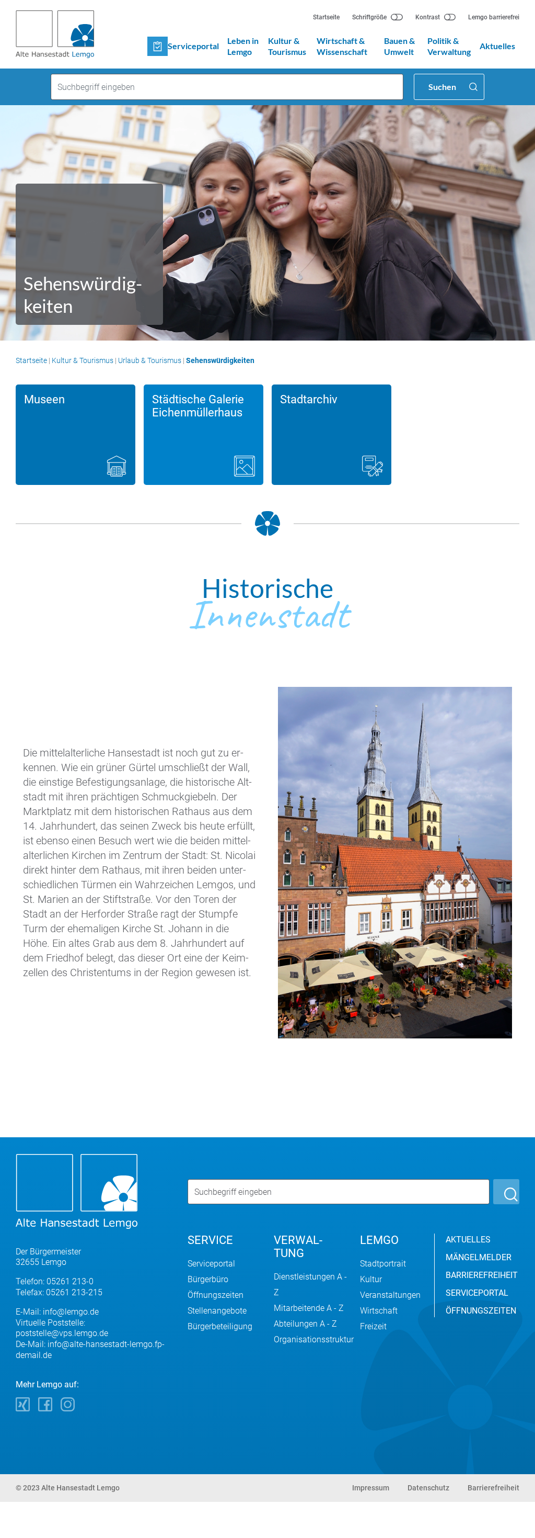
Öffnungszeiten (215, 1295)
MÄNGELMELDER (478, 1257)
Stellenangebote (217, 1311)
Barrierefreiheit (493, 1488)
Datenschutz (428, 1488)
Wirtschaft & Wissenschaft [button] (342, 46)
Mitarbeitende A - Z (309, 1308)
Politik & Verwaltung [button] (449, 46)
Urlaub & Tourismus (149, 360)
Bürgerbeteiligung (220, 1326)
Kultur (371, 1279)
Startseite (326, 17)
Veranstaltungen (390, 1295)
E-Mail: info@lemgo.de (57, 1312)
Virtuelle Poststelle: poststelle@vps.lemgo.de (62, 1328)
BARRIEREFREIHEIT (482, 1275)
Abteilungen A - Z (305, 1324)
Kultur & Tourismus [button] (287, 46)
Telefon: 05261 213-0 (55, 1281)
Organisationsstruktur (314, 1339)
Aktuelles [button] (497, 46)
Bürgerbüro (208, 1279)
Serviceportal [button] (193, 46)
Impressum (370, 1488)
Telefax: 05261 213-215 (59, 1292)
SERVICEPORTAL (477, 1293)
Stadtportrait (383, 1264)
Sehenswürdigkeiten (220, 360)
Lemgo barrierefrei (493, 17)
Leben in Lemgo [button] (243, 46)
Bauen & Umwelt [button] (399, 46)
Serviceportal (211, 1264)
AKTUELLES (468, 1240)
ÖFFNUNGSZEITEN (481, 1311)
